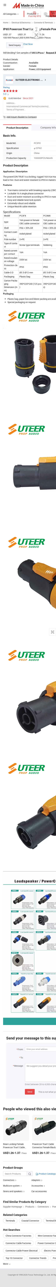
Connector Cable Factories (18, 1243)
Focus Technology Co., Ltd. (39, 1274)
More (6, 1263)
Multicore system (11, 1185)
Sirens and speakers (12, 1191)
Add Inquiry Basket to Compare (22, 116)
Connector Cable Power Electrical (21, 1250)
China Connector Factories (18, 1235)
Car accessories (39, 1191)
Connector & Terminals (43, 22)
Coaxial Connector (30, 1220)
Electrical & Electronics (21, 22)
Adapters (35, 1180)
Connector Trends (37, 1258)
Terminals (10, 1220)
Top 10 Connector (14, 1258)
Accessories (37, 1185)
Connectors (8, 1180)
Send (29, 1091)
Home (5, 22)
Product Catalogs (47, 1173)
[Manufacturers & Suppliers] (28, 5)
